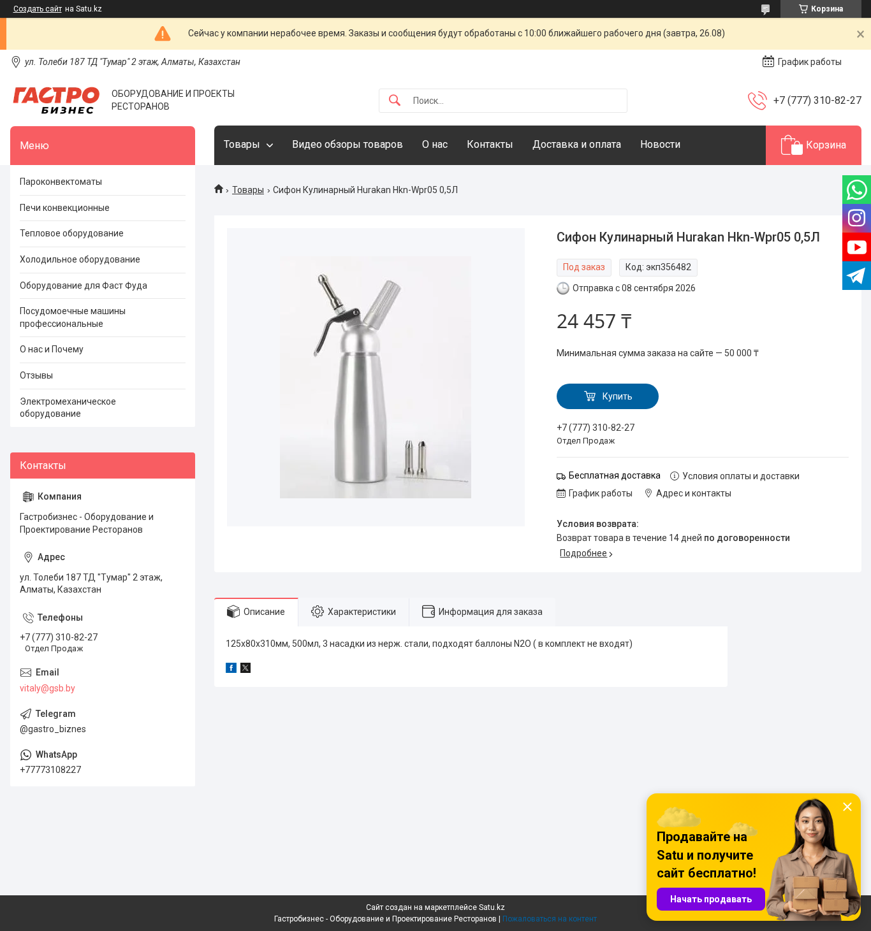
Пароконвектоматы (61, 182)
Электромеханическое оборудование (68, 407)
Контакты (490, 144)
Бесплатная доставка (615, 475)
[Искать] (395, 101)
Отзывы (36, 375)
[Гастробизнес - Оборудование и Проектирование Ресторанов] (56, 100)
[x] (245, 670)
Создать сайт (37, 8)
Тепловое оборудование (72, 233)
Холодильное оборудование (80, 259)
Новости (660, 144)
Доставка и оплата (576, 144)
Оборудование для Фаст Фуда (83, 285)
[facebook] (231, 670)
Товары (242, 144)
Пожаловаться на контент (549, 918)
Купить (618, 396)
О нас (435, 144)
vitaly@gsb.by (47, 688)
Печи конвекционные (65, 208)
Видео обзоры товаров (347, 144)
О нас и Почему (52, 349)
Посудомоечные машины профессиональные (73, 317)
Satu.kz (492, 907)
